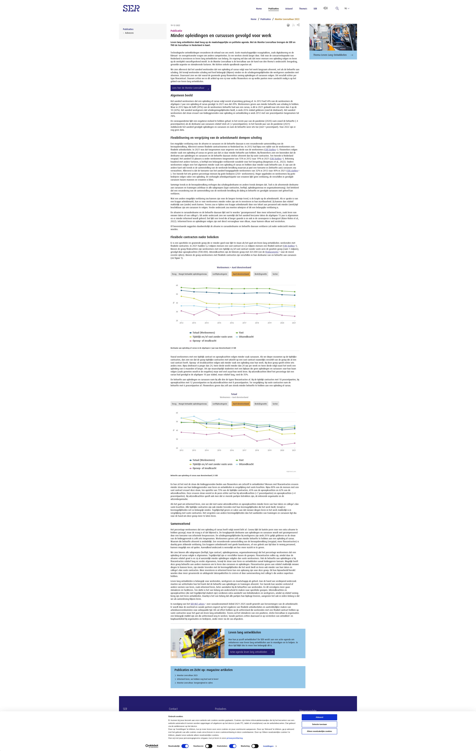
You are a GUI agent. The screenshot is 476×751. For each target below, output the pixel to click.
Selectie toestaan (319, 724)
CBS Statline (270, 149)
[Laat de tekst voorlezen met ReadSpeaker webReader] (325, 9)
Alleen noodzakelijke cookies (319, 731)
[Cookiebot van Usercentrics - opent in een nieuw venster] (152, 746)
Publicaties (273, 8)
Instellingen (268, 746)
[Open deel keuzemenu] (298, 25)
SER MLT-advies (198, 604)
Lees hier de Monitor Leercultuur (188, 87)
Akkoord (319, 717)
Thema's (303, 8)
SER (315, 8)
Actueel (289, 8)
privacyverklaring (235, 738)
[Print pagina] (288, 25)
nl (346, 8)
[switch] (208, 746)
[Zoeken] (337, 8)
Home (259, 8)
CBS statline (292, 170)
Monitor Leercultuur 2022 (287, 19)
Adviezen (129, 33)
